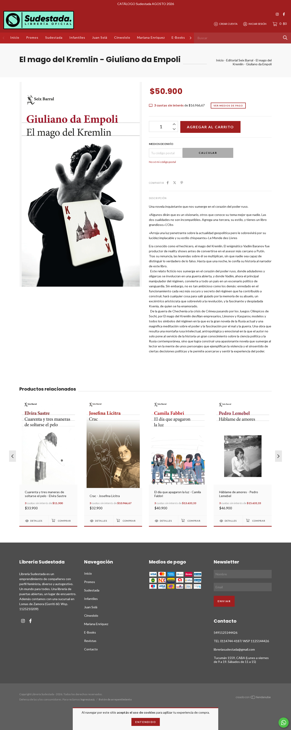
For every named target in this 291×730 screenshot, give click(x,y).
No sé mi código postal (162, 162)
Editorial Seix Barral (239, 60)
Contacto (91, 649)
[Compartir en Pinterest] (182, 182)
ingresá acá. (87, 699)
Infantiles (77, 37)
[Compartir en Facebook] (168, 182)
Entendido (145, 722)
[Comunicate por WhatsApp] (283, 722)
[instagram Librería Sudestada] (277, 14)
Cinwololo (122, 37)
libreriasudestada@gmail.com (234, 649)
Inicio (14, 37)
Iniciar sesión (257, 23)
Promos (32, 37)
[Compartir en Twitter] (174, 182)
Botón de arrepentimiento (115, 699)
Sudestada (54, 37)
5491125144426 (225, 632)
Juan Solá (99, 37)
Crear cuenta (228, 23)
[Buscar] (285, 38)
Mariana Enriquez (151, 37)
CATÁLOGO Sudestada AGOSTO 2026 (145, 4)
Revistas (90, 641)
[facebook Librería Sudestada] (284, 14)
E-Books (178, 37)
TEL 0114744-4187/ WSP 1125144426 (241, 641)
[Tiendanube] (253, 698)
